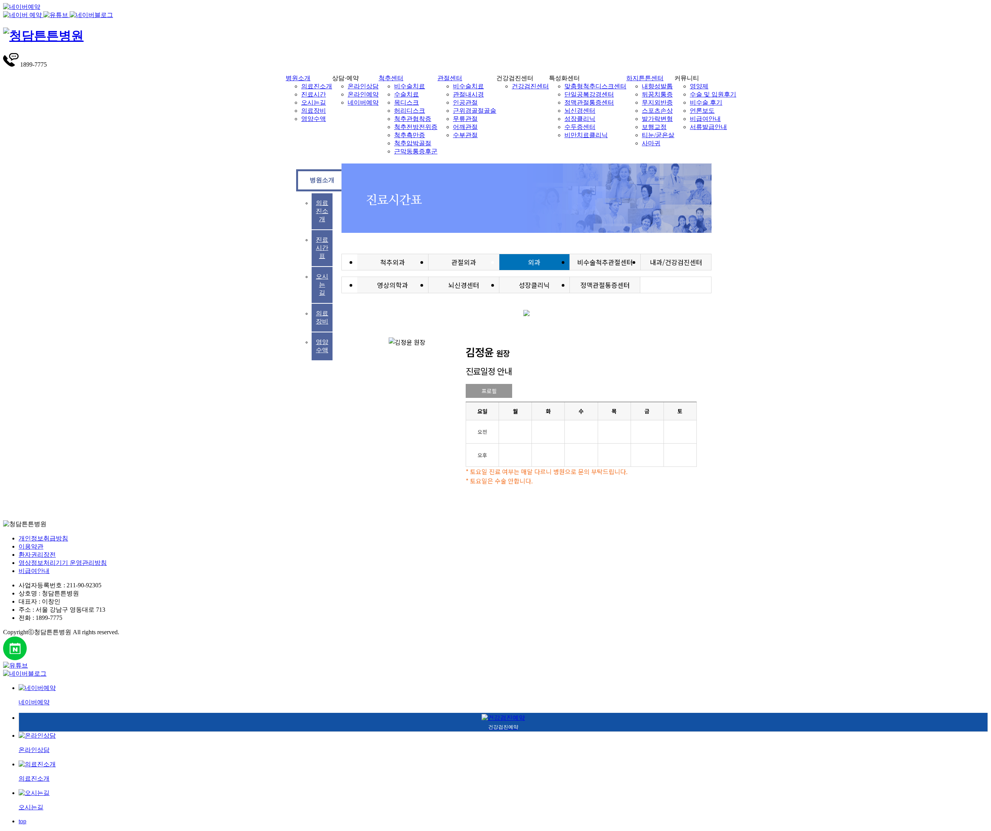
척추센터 (391, 78)
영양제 (699, 86)
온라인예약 (363, 94)
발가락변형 (657, 118)
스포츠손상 (657, 110)
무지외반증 (657, 102)
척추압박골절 (412, 143)
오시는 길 (322, 284)
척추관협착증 (412, 118)
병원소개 (298, 78)
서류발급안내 (708, 127)
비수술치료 (409, 86)
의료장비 (313, 110)
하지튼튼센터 (645, 78)
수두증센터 (579, 127)
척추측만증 (409, 135)
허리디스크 (409, 110)
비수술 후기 (706, 102)
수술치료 (406, 94)
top (22, 821)
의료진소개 (316, 86)
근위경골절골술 (474, 110)
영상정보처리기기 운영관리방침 (63, 562)
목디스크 (406, 102)
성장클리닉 (579, 118)
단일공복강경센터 (589, 94)
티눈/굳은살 (658, 135)
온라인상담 (363, 86)
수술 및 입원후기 (713, 94)
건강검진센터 (530, 86)
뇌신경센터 (579, 110)
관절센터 (449, 78)
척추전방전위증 (415, 127)
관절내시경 (468, 94)
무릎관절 (465, 118)
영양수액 (313, 118)
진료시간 (313, 94)
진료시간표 (322, 247)
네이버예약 (363, 102)
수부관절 (465, 135)
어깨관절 (465, 127)
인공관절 (465, 102)
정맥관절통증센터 (589, 102)
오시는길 (313, 102)
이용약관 (31, 546)
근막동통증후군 (415, 151)
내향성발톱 (657, 86)
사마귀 (651, 143)
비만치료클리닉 (586, 135)
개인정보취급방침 (43, 538)
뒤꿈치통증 (657, 94)
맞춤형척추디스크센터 (595, 86)
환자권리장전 (37, 554)
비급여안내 (705, 118)
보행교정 (654, 127)
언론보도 (702, 110)
